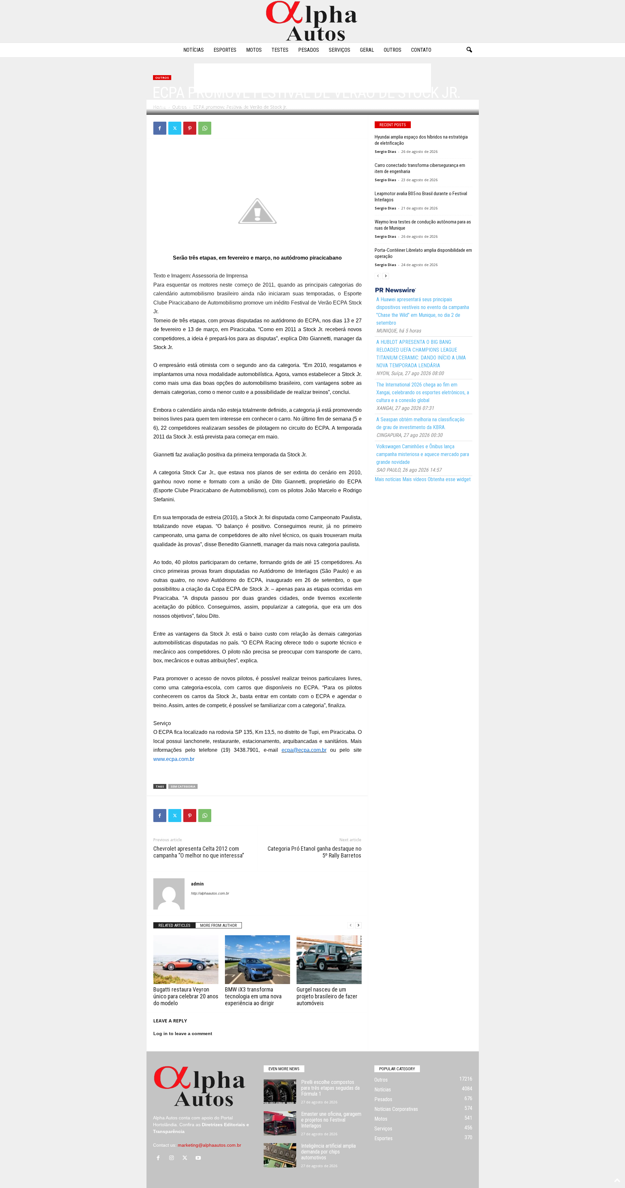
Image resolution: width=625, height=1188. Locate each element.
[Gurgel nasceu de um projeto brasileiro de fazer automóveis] (329, 959)
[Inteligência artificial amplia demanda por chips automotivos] (280, 1155)
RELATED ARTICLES (174, 925)
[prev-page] (350, 925)
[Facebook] (159, 128)
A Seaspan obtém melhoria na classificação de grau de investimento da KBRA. (420, 423)
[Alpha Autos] (312, 21)
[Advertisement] (257, 159)
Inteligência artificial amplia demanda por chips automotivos (328, 1152)
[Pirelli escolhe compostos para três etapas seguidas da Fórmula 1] (280, 1091)
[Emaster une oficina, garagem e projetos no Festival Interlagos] (280, 1123)
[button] (469, 50)
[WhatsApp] (204, 128)
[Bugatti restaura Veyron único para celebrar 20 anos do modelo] (185, 959)
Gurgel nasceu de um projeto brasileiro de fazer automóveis (327, 996)
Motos (254, 50)
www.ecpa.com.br (173, 759)
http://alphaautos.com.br (210, 893)
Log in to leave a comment (182, 1033)
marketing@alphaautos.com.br (209, 1145)
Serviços (339, 50)
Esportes (225, 50)
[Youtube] (199, 1158)
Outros (392, 50)
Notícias (193, 50)
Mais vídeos (414, 479)
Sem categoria (183, 786)
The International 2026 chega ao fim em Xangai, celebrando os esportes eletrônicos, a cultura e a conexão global (422, 392)
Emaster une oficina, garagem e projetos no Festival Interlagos (331, 1120)
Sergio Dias (385, 151)
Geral (367, 50)
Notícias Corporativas (396, 1109)
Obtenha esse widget (449, 479)
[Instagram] (173, 1158)
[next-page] (358, 925)
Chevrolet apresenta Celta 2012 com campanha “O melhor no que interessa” (198, 852)
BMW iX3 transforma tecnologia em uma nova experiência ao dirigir (253, 996)
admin (164, 106)
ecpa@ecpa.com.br (304, 750)
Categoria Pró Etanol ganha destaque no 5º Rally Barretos (314, 852)
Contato (421, 50)
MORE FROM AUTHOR (218, 925)
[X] (174, 128)
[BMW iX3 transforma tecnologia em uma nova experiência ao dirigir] (257, 959)
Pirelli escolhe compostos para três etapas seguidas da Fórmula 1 (330, 1088)
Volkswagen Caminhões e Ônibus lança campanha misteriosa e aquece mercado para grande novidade (422, 454)
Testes (279, 50)
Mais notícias (388, 479)
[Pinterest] (189, 128)
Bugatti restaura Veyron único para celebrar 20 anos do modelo (185, 996)
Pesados (308, 50)
